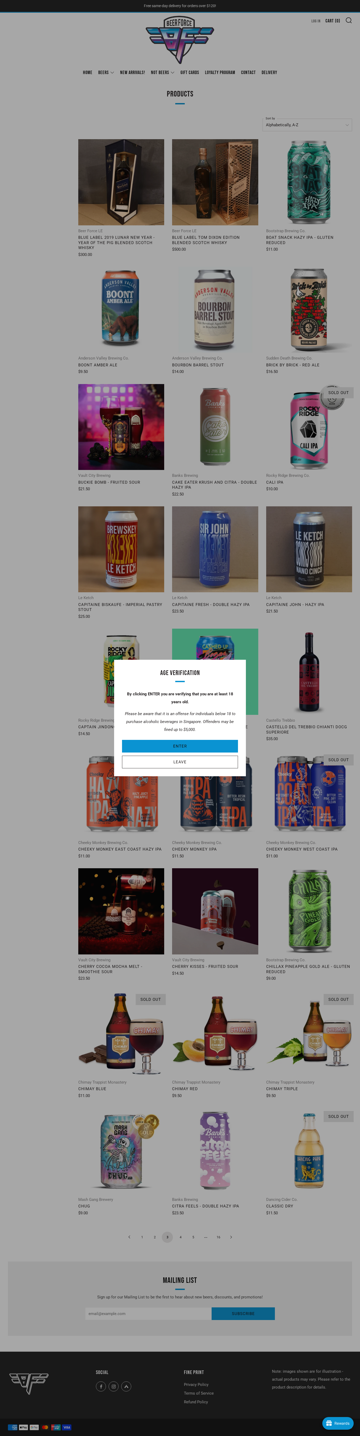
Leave (180, 762)
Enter (180, 746)
